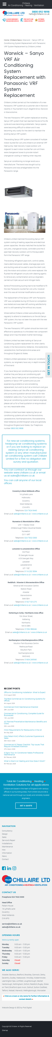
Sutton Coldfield (40, 987)
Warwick (19, 990)
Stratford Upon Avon (17, 987)
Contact (5, 859)
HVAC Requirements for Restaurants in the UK (23, 730)
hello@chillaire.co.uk (39, 14)
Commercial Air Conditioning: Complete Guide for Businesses (24, 714)
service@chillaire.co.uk (12, 924)
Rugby (40, 984)
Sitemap (5, 1030)
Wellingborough (29, 990)
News (4, 856)
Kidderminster (39, 977)
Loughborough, (30, 981)
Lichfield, (20, 981)
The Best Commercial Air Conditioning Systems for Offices (24, 700)
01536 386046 (31, 629)
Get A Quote (26, 805)
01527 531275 (31, 602)
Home (6, 40)
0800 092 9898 (40, 11)
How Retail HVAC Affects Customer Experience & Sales (24, 737)
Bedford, (21, 974)
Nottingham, (18, 984)
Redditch (33, 984)
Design (5, 834)
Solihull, (30, 987)
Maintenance (7, 846)
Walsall (12, 990)
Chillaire (26, 3)
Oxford (26, 984)
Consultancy (7, 830)
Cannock (36, 974)
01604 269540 (31, 659)
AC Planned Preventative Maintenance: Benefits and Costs (25, 722)
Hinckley (29, 977)
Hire (3, 849)
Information (7, 853)
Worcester (41, 990)
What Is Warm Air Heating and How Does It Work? (24, 761)
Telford (5, 990)
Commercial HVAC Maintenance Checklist (21, 707)
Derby (42, 974)
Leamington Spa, (9, 981)
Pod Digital (27, 1007)
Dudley (13, 977)
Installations (7, 843)
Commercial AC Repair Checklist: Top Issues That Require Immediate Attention (24, 745)
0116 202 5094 (30, 571)
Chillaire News (16, 40)
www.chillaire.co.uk (40, 513)
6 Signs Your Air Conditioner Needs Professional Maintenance (23, 754)
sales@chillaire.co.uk (22, 476)
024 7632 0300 (30, 537)
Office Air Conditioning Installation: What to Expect (24, 692)
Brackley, (28, 974)
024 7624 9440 (30, 510)
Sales (4, 837)
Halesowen (21, 977)
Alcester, (5, 974)
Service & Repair (8, 840)
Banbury (12, 974)
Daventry (5, 977)
